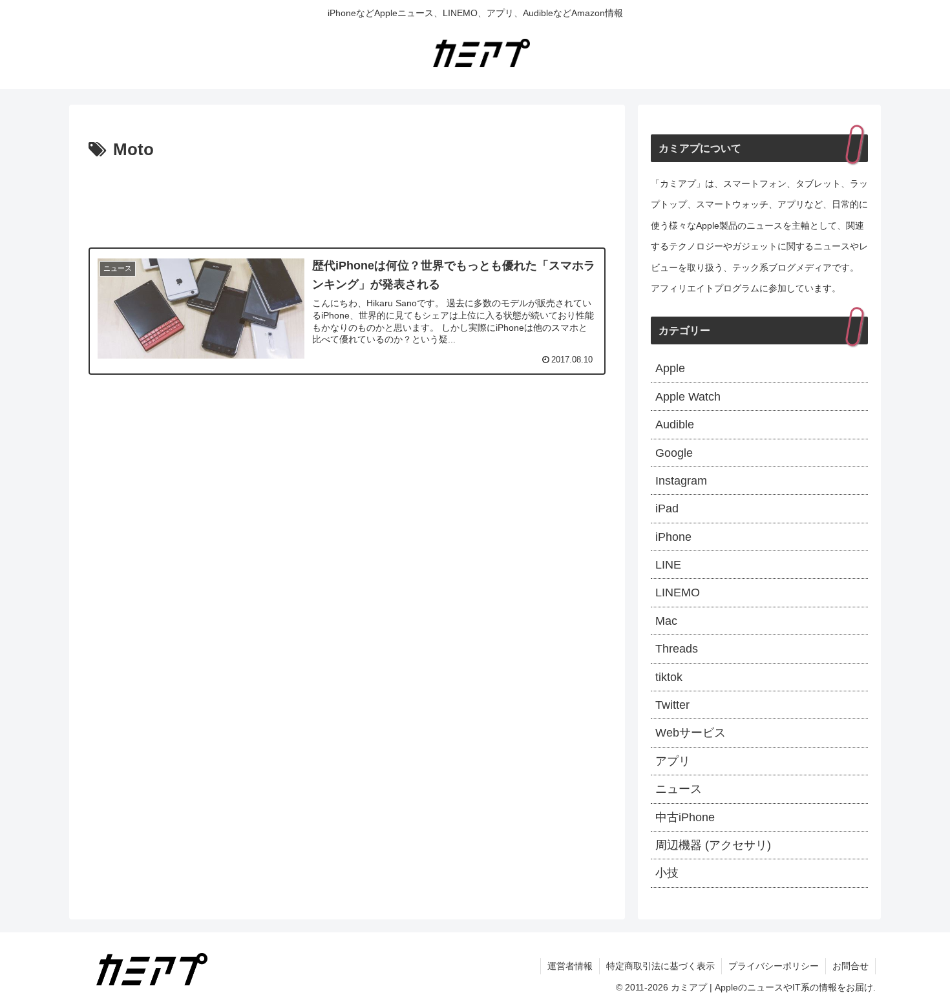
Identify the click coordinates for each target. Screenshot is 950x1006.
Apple (670, 368)
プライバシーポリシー (773, 966)
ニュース (678, 788)
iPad (667, 508)
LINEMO (677, 592)
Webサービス (690, 732)
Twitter (672, 704)
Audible (674, 424)
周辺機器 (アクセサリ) (713, 845)
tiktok (668, 677)
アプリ (672, 761)
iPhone (673, 536)
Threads (676, 648)
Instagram (681, 480)
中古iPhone (685, 817)
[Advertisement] (347, 200)
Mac (666, 620)
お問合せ (850, 966)
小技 (667, 872)
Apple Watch (688, 396)
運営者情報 (570, 966)
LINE (668, 564)
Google (674, 452)
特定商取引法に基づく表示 (660, 966)
